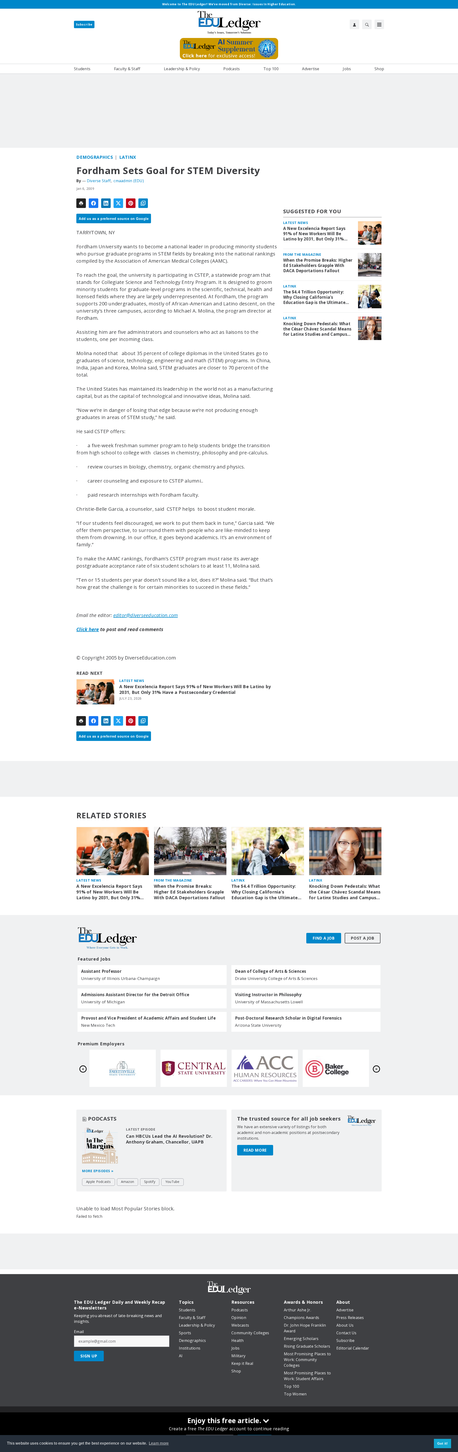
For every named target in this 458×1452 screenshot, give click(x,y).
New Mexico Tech (98, 1025)
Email (79, 1332)
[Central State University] (336, 1068)
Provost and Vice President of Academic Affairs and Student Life (148, 1018)
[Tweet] (118, 203)
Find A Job (324, 938)
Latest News (131, 680)
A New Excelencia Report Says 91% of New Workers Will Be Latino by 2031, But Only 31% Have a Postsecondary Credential (195, 689)
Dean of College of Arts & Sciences (270, 971)
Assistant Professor (101, 971)
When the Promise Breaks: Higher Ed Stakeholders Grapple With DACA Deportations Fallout (318, 265)
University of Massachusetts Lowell (269, 1002)
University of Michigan (103, 1002)
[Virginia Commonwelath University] (194, 1068)
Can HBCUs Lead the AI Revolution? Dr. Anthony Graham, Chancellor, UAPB (169, 1139)
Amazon (127, 1181)
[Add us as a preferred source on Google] (143, 203)
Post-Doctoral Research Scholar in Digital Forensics (288, 1018)
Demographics (94, 157)
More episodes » (98, 1171)
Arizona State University (258, 1025)
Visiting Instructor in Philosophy (268, 994)
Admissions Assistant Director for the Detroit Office (135, 994)
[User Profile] (354, 24)
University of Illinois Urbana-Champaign (120, 978)
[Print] (81, 203)
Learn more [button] (159, 1443)
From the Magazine (302, 254)
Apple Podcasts (98, 1181)
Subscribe (84, 24)
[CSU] (122, 1068)
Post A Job (362, 938)
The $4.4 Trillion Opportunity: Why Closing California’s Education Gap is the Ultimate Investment (314, 297)
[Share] (93, 203)
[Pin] (130, 203)
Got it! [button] (442, 1443)
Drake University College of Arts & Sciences (276, 978)
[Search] (367, 24)
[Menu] (379, 24)
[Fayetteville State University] (265, 1068)
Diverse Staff (99, 180)
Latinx (127, 157)
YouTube (172, 1181)
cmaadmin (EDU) (129, 180)
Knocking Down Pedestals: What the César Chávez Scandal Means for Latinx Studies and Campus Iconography (317, 329)
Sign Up (88, 1356)
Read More (255, 1150)
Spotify (149, 1181)
